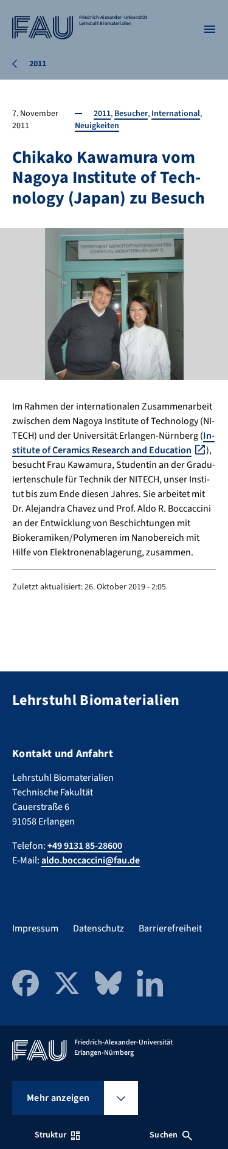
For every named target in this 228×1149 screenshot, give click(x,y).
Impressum (35, 928)
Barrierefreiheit (170, 928)
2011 (102, 114)
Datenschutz (98, 928)
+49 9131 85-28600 (84, 845)
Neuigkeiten (97, 126)
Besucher (131, 114)
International (175, 114)
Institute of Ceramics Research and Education (113, 443)
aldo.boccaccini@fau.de (90, 860)
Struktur (50, 1135)
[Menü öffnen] (209, 29)
